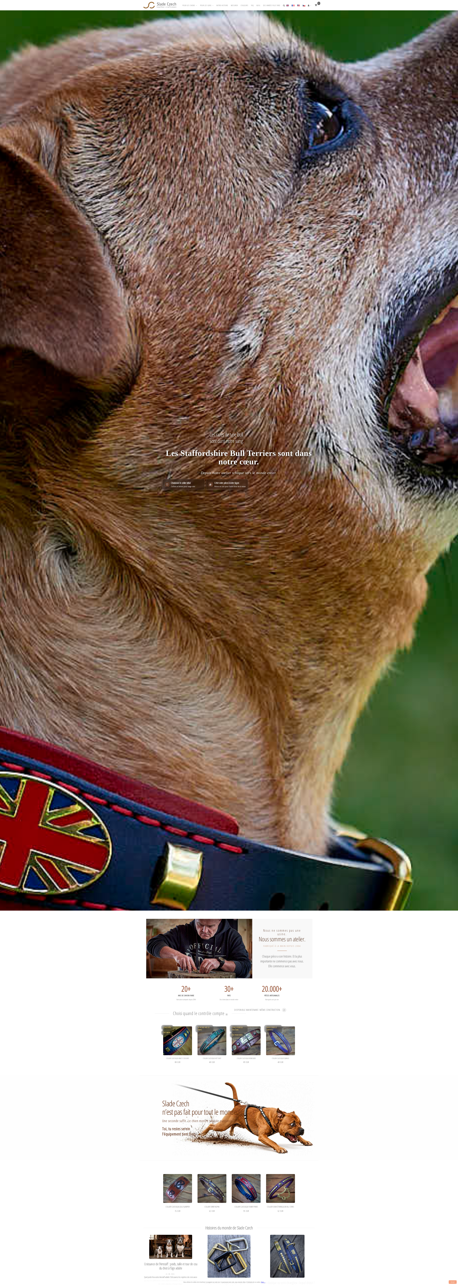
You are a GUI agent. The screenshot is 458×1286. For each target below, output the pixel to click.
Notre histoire (222, 5)
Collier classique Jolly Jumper (178, 1206)
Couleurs (244, 5)
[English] (288, 5)
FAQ (252, 5)
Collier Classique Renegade (246, 1058)
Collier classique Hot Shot (212, 1058)
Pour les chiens (188, 5)
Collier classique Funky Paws (246, 1206)
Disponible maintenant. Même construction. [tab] (259, 1009)
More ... (263, 1282)
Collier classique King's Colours (177, 1058)
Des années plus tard (271, 5)
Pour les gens (205, 5)
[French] (293, 5)
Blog (258, 5)
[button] (316, 5)
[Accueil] (159, 5)
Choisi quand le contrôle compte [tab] (200, 1013)
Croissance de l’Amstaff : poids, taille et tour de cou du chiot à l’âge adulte (170, 1266)
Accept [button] (453, 1282)
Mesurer (234, 5)
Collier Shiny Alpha (211, 1206)
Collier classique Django (280, 1058)
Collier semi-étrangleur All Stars (280, 1206)
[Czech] (304, 5)
